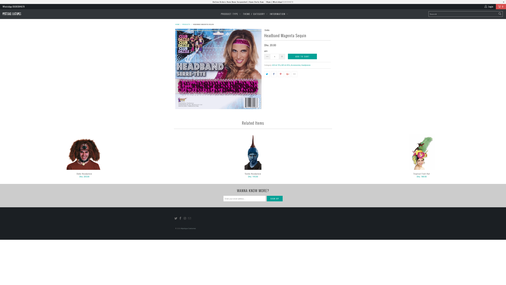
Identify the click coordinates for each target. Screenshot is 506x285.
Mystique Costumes (12, 14)
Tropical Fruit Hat (421, 152)
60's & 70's (276, 65)
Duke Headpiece (84, 152)
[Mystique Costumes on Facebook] (181, 218)
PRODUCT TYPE (230, 14)
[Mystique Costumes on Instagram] (185, 218)
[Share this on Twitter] (267, 74)
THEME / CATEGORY (254, 14)
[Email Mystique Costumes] (190, 218)
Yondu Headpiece (253, 152)
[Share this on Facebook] (274, 74)
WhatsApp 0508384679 (14, 6)
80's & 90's (285, 65)
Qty (265, 51)
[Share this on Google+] (287, 74)
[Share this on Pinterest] (281, 74)
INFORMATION (278, 14)
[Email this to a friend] (294, 74)
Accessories (295, 65)
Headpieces (305, 65)
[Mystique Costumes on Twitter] (176, 218)
